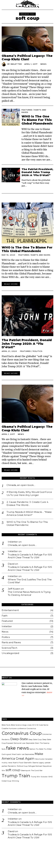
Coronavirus (31, 729)
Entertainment (10, 610)
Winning (15, 781)
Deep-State (19, 739)
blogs (24, 725)
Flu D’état (47, 749)
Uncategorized (10, 653)
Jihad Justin (16, 754)
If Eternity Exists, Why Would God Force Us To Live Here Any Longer (29, 493)
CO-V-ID (35, 725)
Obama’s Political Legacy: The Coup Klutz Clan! (27, 57)
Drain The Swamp (42, 743)
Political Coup (22, 766)
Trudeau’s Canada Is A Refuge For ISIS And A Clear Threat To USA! (30, 556)
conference (21, 729)
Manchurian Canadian (44, 759)
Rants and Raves (40, 255)
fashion (32, 749)
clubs (29, 725)
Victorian (44, 777)
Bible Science (16, 725)
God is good (6, 754)
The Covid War (36, 771)
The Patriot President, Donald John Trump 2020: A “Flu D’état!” (37, 172)
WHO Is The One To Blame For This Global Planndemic (37, 120)
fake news (17, 748)
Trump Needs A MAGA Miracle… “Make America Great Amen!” (29, 513)
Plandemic (12, 766)
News (43, 64)
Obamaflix (28, 763)
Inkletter (16, 64)
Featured (27, 110)
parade (47, 763)
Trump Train (16, 775)
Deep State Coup (35, 740)
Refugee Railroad (35, 766)
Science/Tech (9, 647)
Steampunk (25, 771)
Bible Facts (6, 725)
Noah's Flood (18, 763)
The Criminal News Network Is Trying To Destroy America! (29, 593)
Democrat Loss (19, 743)
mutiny (4, 763)
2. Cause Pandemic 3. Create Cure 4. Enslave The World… (28, 503)
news (10, 763)
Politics (37, 351)
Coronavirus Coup (22, 733)
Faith (4, 615)
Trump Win (35, 777)
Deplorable (30, 743)
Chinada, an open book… (21, 485)
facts (4, 749)
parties (4, 766)
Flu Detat (39, 749)
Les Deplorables (28, 754)
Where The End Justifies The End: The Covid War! (30, 581)
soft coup (13, 770)
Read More (11, 284)
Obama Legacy (38, 763)
